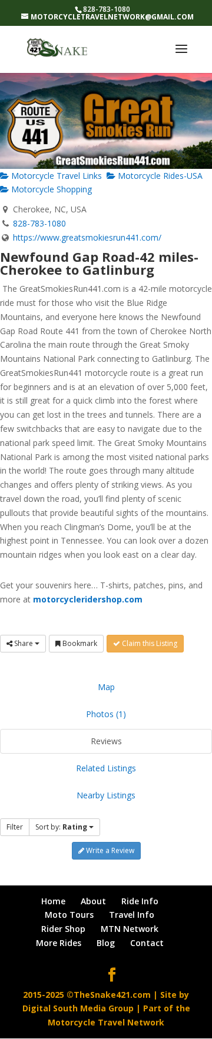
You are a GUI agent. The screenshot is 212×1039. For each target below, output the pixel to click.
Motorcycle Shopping (50, 189)
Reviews (106, 741)
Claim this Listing (148, 643)
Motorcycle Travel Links (55, 175)
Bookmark (79, 643)
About (93, 901)
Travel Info (131, 914)
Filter (14, 827)
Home (53, 901)
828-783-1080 (39, 223)
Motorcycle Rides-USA (159, 175)
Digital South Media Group (78, 1008)
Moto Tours (69, 914)
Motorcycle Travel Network (106, 1022)
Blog (106, 942)
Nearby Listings (106, 795)
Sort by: (61, 827)
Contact (147, 942)
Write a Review (109, 850)
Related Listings (106, 768)
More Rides (58, 942)
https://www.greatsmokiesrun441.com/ (87, 237)
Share (23, 643)
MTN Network (129, 928)
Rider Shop (63, 928)
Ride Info (139, 901)
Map (106, 686)
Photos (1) (106, 714)
